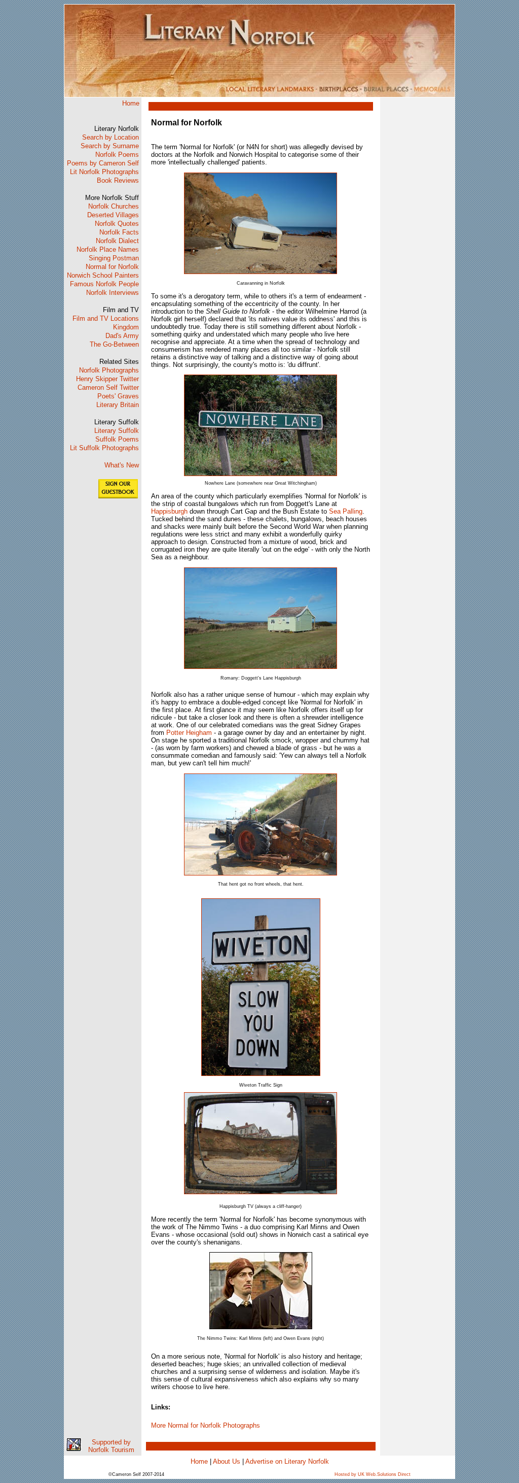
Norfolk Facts (119, 232)
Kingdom (126, 327)
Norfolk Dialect (117, 241)
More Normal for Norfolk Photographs (205, 1425)
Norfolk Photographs (109, 370)
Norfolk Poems (117, 154)
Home (130, 103)
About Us (226, 1461)
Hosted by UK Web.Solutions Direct (373, 1474)
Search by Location (110, 137)
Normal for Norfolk (112, 267)
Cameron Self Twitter (108, 387)
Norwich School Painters (103, 275)
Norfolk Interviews (112, 292)
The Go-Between (114, 344)
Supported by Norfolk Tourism (111, 1446)
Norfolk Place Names (108, 249)
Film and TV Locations (105, 318)
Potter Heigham (189, 732)
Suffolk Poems (117, 439)
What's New (121, 465)
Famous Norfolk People (104, 284)
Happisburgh (169, 511)
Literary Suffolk (116, 430)
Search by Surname (110, 146)
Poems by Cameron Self (103, 163)
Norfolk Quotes (117, 223)
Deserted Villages (113, 215)
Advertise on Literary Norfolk (287, 1461)
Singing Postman (114, 258)
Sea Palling (345, 511)
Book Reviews (118, 180)
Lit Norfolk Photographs (104, 172)
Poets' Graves (118, 396)
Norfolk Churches (113, 206)
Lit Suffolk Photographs (104, 448)
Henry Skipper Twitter (107, 379)
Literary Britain (117, 405)
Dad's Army (122, 336)
